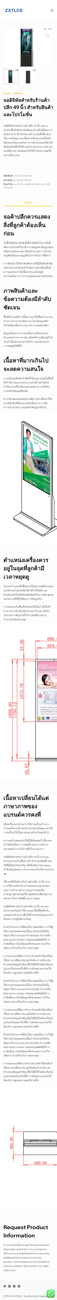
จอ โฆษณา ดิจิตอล (22, 180)
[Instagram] (14, 1286)
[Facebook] (4, 1286)
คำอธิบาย (28, 202)
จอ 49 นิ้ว (18, 184)
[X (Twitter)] (9, 1286)
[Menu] (52, 10)
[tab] (28, 202)
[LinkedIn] (19, 1286)
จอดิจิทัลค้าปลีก (32, 184)
